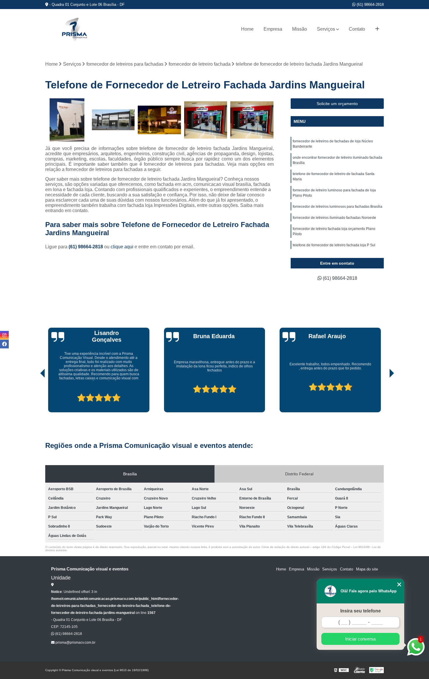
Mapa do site (367, 569)
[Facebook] (4, 344)
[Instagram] (4, 335)
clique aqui (122, 246)
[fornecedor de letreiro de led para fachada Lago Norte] (159, 120)
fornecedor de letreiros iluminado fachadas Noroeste (334, 218)
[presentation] (34, 395)
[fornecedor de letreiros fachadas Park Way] (113, 120)
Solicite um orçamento (337, 103)
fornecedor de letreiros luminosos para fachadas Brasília (337, 207)
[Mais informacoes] (377, 29)
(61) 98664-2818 (369, 4)
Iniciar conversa (360, 638)
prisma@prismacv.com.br (75, 642)
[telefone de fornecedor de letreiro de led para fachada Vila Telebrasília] (206, 120)
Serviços (326, 29)
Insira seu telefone (360, 610)
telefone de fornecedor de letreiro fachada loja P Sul (334, 245)
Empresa (273, 29)
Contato (357, 29)
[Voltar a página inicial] (74, 29)
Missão (299, 29)
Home (247, 29)
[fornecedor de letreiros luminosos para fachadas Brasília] (252, 120)
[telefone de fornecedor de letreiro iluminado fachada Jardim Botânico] (67, 120)
